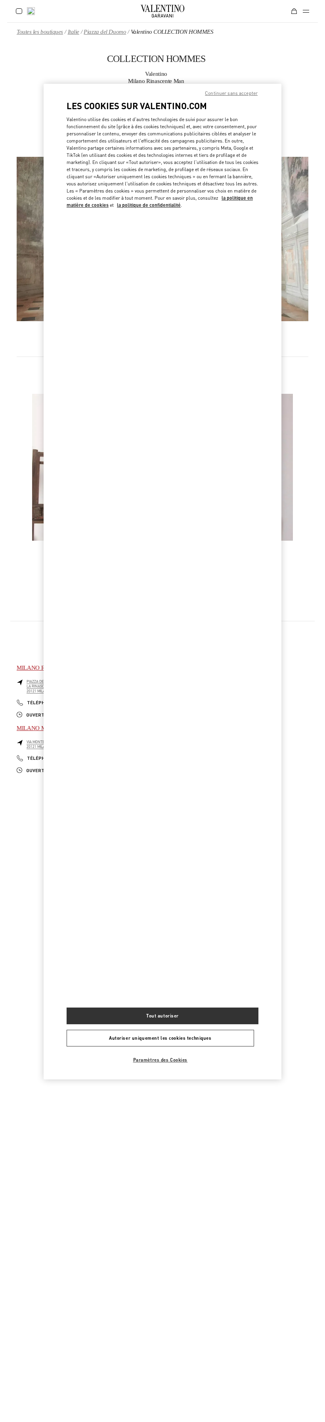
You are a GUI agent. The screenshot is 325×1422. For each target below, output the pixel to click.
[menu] (306, 11)
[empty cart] (294, 11)
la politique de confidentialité (149, 205)
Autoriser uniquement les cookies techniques (160, 1038)
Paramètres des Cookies (160, 1060)
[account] (19, 11)
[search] (31, 11)
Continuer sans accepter (231, 93)
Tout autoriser (162, 1016)
